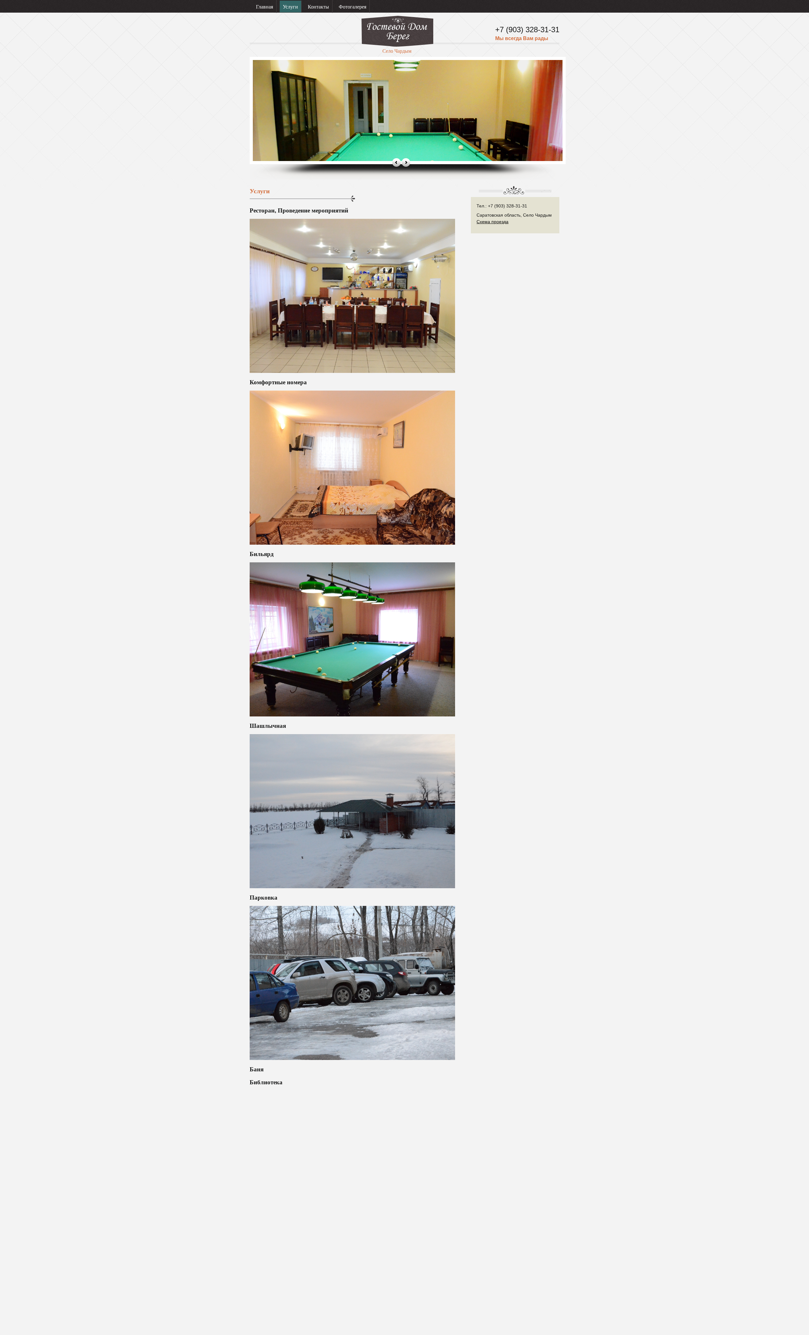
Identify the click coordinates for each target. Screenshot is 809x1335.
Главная (264, 6)
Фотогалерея (352, 6)
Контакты (318, 6)
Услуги (290, 6)
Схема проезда (492, 221)
